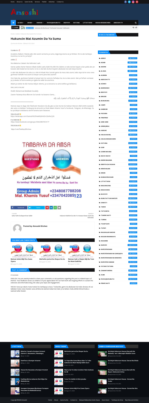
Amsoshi (24, 400)
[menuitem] (13, 22)
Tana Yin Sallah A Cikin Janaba (75, 379)
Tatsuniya (116, 211)
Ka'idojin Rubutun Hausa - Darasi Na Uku (123, 388)
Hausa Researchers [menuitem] (102, 23)
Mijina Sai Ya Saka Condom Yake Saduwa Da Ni (79, 371)
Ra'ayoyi (116, 194)
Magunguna (116, 186)
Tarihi (116, 207)
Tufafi (116, 228)
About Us (19, 2)
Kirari (116, 173)
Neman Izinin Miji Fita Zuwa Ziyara (21, 260)
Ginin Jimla (116, 126)
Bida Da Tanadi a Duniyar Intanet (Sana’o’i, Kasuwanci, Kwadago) (33, 352)
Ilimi (116, 147)
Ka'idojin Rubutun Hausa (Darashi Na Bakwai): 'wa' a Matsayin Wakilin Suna (121, 352)
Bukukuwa (116, 101)
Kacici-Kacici (116, 156)
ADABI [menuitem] (29, 23)
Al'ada (116, 71)
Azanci (116, 84)
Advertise (52, 2)
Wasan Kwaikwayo (116, 237)
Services (37, 2)
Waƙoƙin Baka (116, 249)
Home (13, 2)
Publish (44, 2)
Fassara (116, 113)
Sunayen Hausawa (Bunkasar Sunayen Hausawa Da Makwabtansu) (35, 389)
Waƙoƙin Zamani (116, 262)
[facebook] (125, 1)
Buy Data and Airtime (131, 400)
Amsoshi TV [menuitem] (118, 23)
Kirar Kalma (116, 169)
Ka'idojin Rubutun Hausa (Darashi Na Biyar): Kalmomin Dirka (121, 371)
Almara (116, 75)
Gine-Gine (116, 122)
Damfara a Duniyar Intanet (30, 361)
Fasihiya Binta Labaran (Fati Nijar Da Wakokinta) (34, 380)
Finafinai (116, 118)
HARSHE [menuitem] (39, 23)
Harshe (116, 130)
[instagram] (133, 1)
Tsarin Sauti (116, 215)
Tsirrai (116, 220)
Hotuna (116, 143)
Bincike (116, 96)
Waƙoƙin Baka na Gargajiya (116, 254)
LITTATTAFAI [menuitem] (87, 23)
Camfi (116, 105)
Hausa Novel (116, 135)
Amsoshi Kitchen (17, 43)
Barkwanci (116, 88)
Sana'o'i (116, 203)
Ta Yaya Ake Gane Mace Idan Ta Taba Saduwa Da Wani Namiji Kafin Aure (77, 362)
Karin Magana (116, 160)
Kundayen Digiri (116, 177)
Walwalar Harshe (116, 232)
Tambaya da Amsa (117, 400)
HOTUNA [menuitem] (76, 23)
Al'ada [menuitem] (20, 23)
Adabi (116, 62)
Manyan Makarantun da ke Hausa (89, 400)
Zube (116, 275)
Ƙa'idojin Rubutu (116, 279)
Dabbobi (116, 109)
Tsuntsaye (116, 224)
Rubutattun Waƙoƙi (116, 198)
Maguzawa (116, 190)
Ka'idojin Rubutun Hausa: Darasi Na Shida (123, 361)
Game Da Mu (29, 2)
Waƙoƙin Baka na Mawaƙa (116, 258)
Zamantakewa (116, 270)
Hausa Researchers (116, 139)
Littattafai (116, 181)
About (56, 400)
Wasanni (116, 241)
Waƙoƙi (116, 245)
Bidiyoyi (116, 92)
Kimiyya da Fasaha (116, 164)
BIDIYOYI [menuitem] (67, 23)
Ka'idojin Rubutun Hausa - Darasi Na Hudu (121, 380)
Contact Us (60, 2)
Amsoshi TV (116, 79)
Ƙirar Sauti (116, 283)
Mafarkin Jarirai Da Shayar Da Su (52, 259)
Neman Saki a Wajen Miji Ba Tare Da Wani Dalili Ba (81, 260)
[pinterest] (137, 1)
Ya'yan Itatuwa (116, 266)
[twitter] (129, 1)
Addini (18, 34)
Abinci (116, 58)
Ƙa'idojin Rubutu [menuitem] (53, 23)
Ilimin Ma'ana (116, 152)
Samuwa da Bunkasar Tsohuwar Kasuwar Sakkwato (52, 27)
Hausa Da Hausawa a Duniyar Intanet (34, 370)
